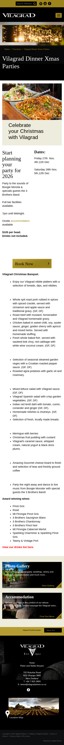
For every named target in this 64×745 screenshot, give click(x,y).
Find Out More (47, 616)
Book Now (24, 263)
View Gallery (48, 585)
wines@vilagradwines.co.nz (33, 684)
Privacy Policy (15, 736)
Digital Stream (57, 741)
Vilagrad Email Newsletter (32, 630)
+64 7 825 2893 (33, 681)
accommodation (20, 220)
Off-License (26, 736)
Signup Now (50, 630)
